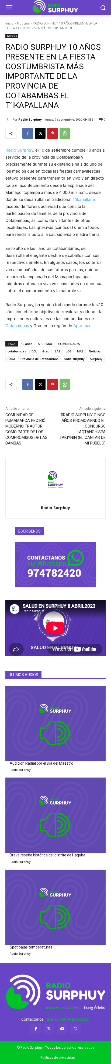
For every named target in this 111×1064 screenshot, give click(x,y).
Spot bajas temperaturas (31, 947)
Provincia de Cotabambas (39, 359)
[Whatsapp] (75, 1029)
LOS (69, 351)
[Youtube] (62, 1029)
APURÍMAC (45, 344)
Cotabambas (17, 325)
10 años (26, 344)
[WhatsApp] (65, 133)
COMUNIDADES (69, 344)
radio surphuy (74, 359)
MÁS (80, 351)
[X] (40, 133)
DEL (34, 351)
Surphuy (96, 359)
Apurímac (82, 325)
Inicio (9, 23)
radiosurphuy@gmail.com (68, 1019)
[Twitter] (49, 1029)
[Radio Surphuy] (8, 119)
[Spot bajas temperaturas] (55, 907)
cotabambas (17, 351)
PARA (11, 359)
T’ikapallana (83, 199)
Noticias (23, 23)
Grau (46, 351)
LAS (57, 351)
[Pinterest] (52, 133)
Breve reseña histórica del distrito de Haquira (47, 855)
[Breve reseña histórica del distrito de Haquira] (55, 815)
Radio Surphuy (30, 119)
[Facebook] (27, 133)
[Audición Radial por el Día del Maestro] (55, 723)
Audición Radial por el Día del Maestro (41, 763)
